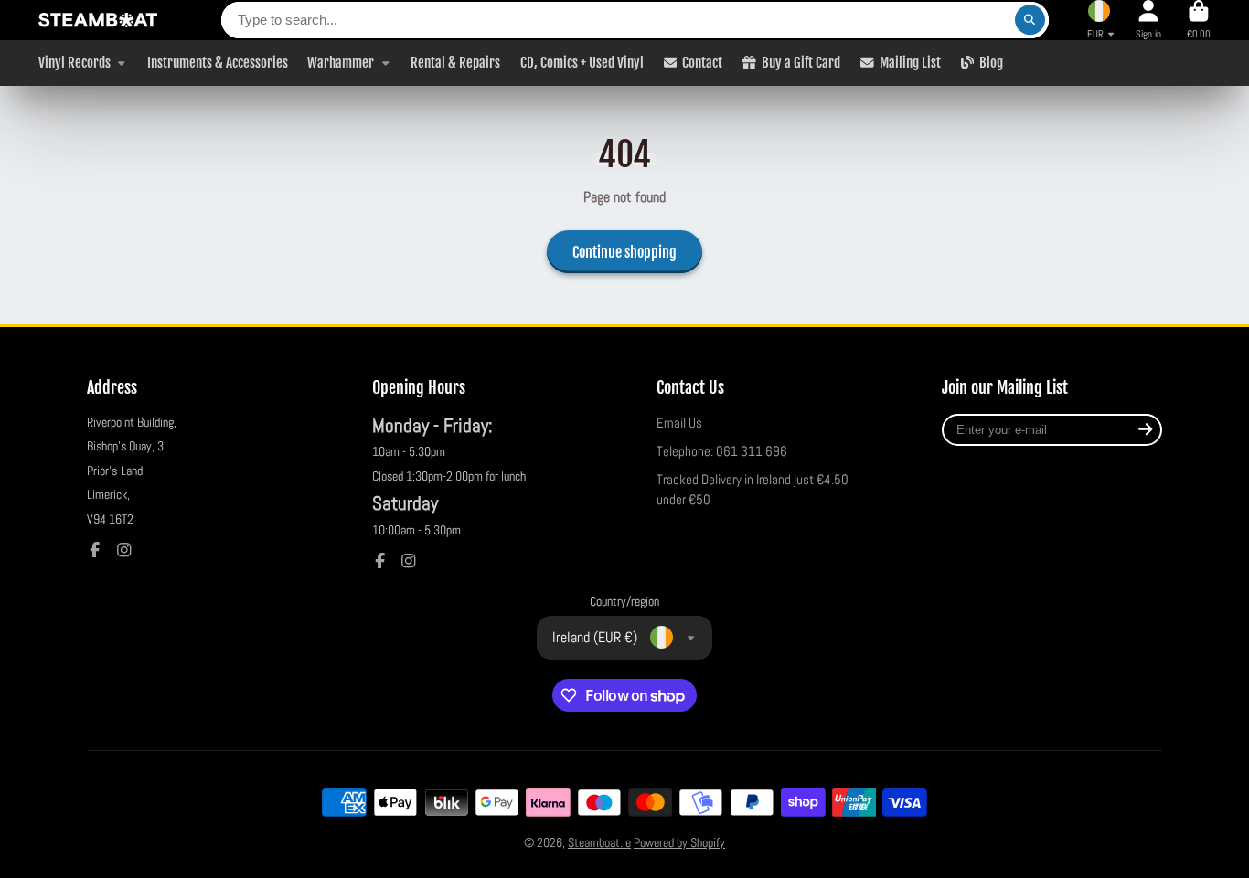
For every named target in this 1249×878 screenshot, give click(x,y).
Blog (991, 62)
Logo (97, 20)
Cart (1199, 19)
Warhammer (340, 62)
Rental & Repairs (455, 62)
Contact (702, 62)
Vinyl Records (74, 62)
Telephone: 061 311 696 (722, 451)
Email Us (679, 423)
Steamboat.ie (599, 842)
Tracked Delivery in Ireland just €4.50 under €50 (753, 490)
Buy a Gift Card (801, 62)
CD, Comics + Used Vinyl (582, 62)
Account (1148, 19)
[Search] (1030, 20)
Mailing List (910, 62)
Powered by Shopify (679, 842)
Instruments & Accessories (217, 62)
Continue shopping (624, 252)
